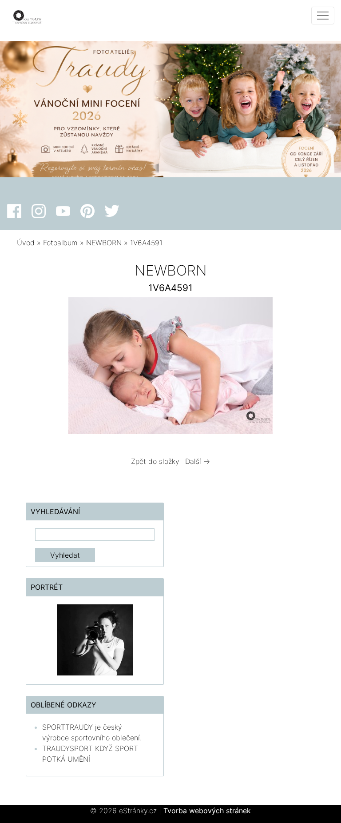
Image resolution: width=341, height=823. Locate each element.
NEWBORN (105, 242)
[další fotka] (310, 367)
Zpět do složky (155, 461)
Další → (197, 461)
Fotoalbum (60, 242)
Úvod (26, 242)
